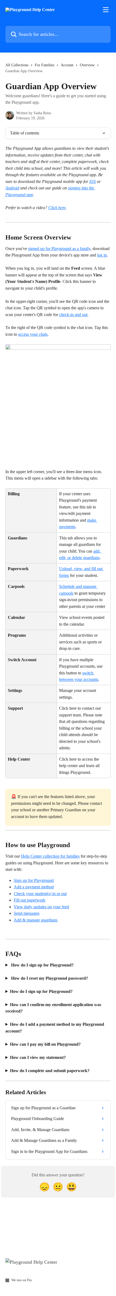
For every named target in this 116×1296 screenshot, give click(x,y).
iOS (92, 181)
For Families (44, 65)
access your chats (32, 334)
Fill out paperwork (29, 900)
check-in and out (73, 314)
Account (67, 65)
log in (102, 255)
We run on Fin (21, 1280)
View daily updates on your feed (41, 907)
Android (12, 188)
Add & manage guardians (35, 920)
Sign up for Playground (34, 880)
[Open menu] (106, 9)
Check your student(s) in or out (40, 893)
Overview (87, 65)
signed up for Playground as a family (59, 248)
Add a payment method (34, 887)
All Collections (16, 65)
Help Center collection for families (50, 856)
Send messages (26, 913)
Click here (57, 207)
